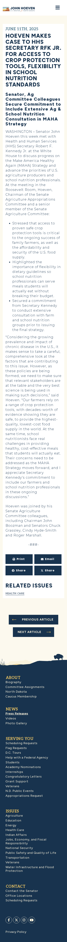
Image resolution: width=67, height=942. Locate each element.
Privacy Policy (15, 932)
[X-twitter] (16, 920)
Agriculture (14, 815)
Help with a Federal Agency (26, 757)
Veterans (12, 786)
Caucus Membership (21, 696)
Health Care (14, 593)
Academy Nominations (23, 767)
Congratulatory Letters (23, 776)
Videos (10, 718)
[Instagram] (24, 920)
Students (12, 762)
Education (13, 820)
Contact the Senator (21, 891)
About (13, 678)
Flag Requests (16, 748)
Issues (12, 811)
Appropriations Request (24, 796)
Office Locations (18, 896)
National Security (19, 848)
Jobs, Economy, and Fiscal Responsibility (25, 841)
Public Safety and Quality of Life (30, 853)
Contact (16, 886)
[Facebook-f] (8, 920)
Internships (14, 772)
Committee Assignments (24, 687)
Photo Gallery (16, 723)
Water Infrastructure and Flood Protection (29, 869)
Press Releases (16, 713)
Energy (10, 825)
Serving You (20, 739)
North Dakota (16, 691)
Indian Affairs (16, 835)
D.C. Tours (13, 753)
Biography (13, 682)
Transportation (17, 858)
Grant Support (16, 781)
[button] (19, 559)
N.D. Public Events (19, 791)
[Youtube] (31, 920)
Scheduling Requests (21, 743)
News (12, 709)
